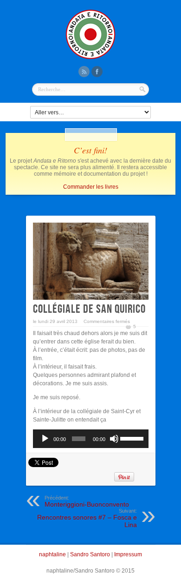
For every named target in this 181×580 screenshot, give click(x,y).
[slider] (131, 437)
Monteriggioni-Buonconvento (87, 501)
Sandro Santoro (90, 554)
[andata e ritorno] (90, 58)
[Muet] (114, 438)
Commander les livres (90, 187)
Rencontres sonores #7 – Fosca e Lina (87, 518)
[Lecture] (45, 438)
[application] (91, 438)
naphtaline (52, 554)
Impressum (128, 554)
